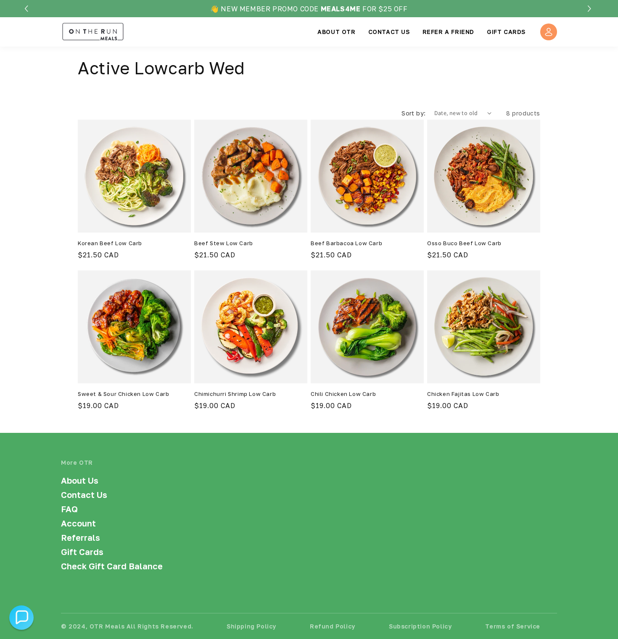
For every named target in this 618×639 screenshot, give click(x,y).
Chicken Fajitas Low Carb (463, 393)
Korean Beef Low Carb (110, 243)
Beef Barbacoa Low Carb (346, 243)
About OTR (336, 31)
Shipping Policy (251, 626)
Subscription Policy (420, 626)
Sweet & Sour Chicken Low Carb (123, 393)
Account (78, 523)
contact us (389, 31)
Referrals (80, 537)
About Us (79, 480)
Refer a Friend (448, 31)
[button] (590, 8)
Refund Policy (332, 626)
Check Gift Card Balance (112, 566)
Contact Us (84, 495)
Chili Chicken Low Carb (343, 393)
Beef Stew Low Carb (223, 243)
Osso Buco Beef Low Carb (464, 243)
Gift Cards (506, 31)
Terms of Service (512, 626)
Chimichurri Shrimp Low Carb (235, 393)
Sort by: (413, 113)
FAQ (69, 509)
